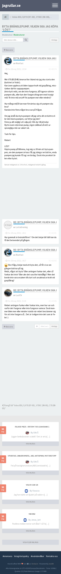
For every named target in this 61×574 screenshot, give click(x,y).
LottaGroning (22, 227)
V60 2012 (32, 514)
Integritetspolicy (21, 556)
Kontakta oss (52, 556)
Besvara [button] (9, 50)
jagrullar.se (11, 5)
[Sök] (25, 40)
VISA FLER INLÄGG (30, 542)
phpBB (51, 564)
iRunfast (19, 63)
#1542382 (53, 260)
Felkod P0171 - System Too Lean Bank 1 (32, 427)
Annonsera (7, 556)
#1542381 (53, 233)
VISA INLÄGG (30, 444)
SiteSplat (34, 564)
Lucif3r (19, 295)
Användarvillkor (37, 556)
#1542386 (53, 301)
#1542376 (53, 69)
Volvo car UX (32, 485)
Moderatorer (19, 34)
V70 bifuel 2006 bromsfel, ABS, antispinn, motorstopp (32, 456)
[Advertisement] (30, 370)
